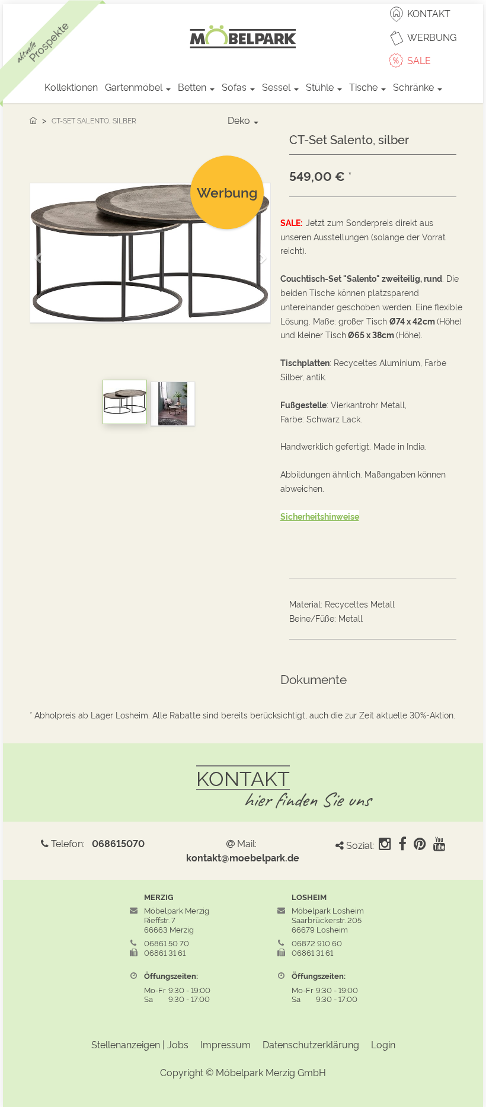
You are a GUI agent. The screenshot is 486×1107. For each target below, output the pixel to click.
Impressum (225, 1044)
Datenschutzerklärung (311, 1044)
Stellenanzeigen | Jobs (139, 1044)
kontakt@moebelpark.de (242, 857)
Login (383, 1044)
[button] (42, 253)
